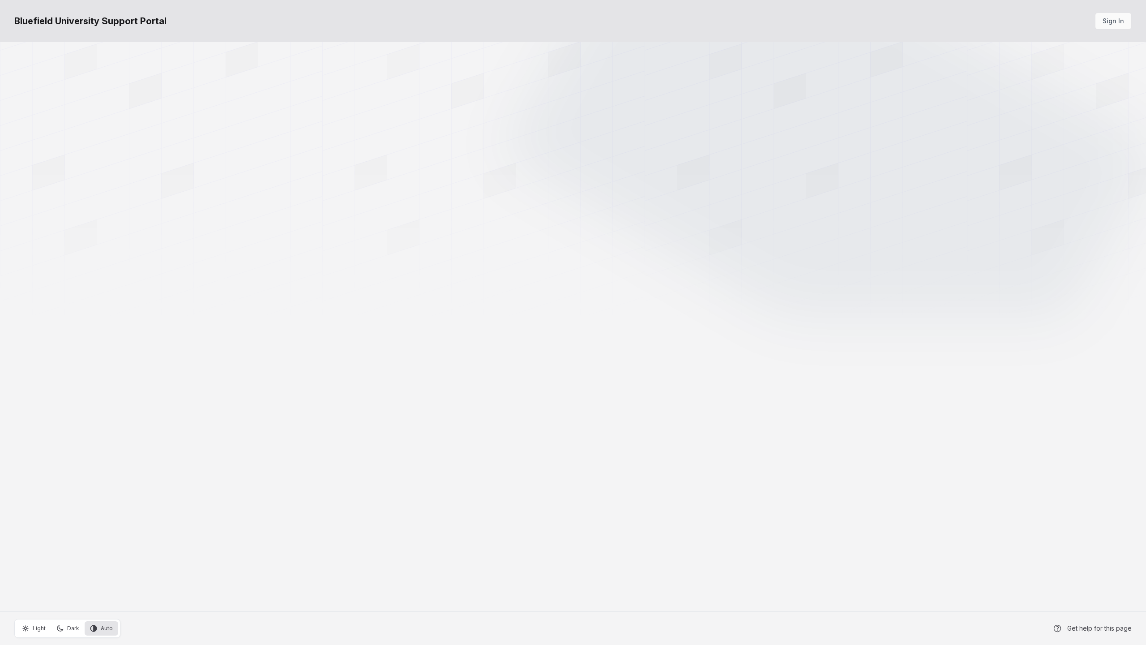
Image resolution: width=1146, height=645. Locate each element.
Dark (73, 628)
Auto (107, 628)
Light (39, 628)
